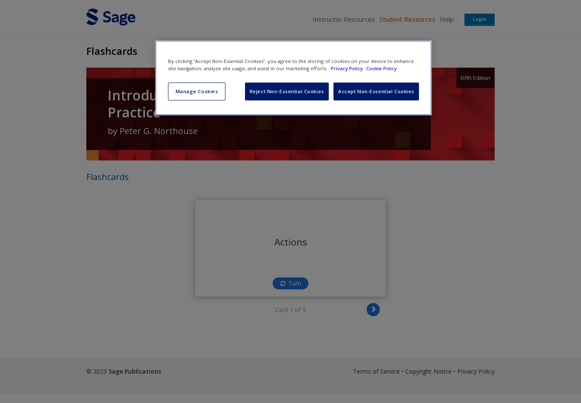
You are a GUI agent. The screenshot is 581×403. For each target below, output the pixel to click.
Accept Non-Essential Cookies (376, 91)
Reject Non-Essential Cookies (287, 91)
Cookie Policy (381, 68)
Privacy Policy (347, 68)
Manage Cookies (197, 91)
